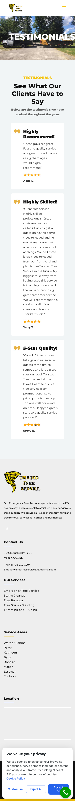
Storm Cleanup (15, 595)
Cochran (10, 676)
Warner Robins (14, 643)
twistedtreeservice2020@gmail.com (34, 569)
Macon (8, 667)
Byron (8, 657)
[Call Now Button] (65, 792)
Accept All (58, 789)
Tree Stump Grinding (19, 605)
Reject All (36, 789)
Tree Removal (14, 600)
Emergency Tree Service (21, 591)
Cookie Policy (15, 778)
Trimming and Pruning (20, 610)
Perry (8, 648)
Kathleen (10, 652)
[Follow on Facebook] (7, 529)
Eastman (10, 671)
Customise (15, 789)
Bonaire (9, 662)
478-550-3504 (22, 564)
